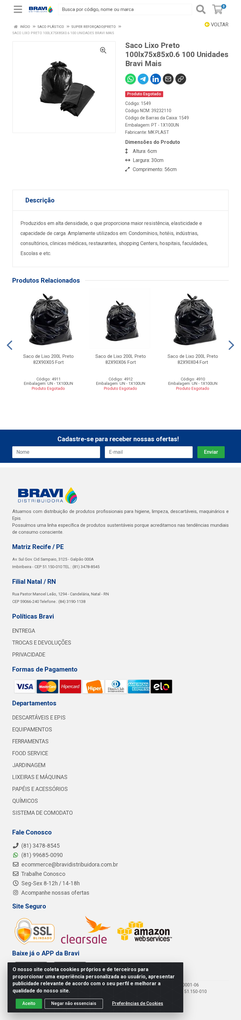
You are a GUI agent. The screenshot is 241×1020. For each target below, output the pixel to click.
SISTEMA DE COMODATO (42, 813)
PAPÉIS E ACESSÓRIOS (40, 789)
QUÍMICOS (25, 801)
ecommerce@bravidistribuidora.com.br (69, 864)
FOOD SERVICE (30, 753)
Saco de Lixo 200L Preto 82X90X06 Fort (120, 359)
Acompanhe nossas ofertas (54, 893)
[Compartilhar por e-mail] (168, 79)
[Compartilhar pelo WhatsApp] (130, 79)
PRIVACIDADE (28, 654)
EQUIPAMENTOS (32, 729)
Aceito (28, 1003)
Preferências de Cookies (137, 1003)
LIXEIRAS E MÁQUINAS (39, 777)
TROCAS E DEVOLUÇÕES (41, 643)
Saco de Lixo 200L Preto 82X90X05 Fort (48, 359)
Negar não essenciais (73, 1003)
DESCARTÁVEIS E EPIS (39, 717)
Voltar (219, 25)
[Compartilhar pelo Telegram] (143, 79)
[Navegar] (9, 345)
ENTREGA (23, 631)
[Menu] (18, 9)
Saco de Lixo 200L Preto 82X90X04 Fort (193, 359)
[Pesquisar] (200, 9)
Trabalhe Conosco (42, 874)
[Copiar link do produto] (180, 79)
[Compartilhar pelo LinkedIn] (155, 79)
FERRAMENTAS (30, 741)
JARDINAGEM (29, 765)
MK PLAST (158, 132)
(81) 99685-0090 (41, 855)
